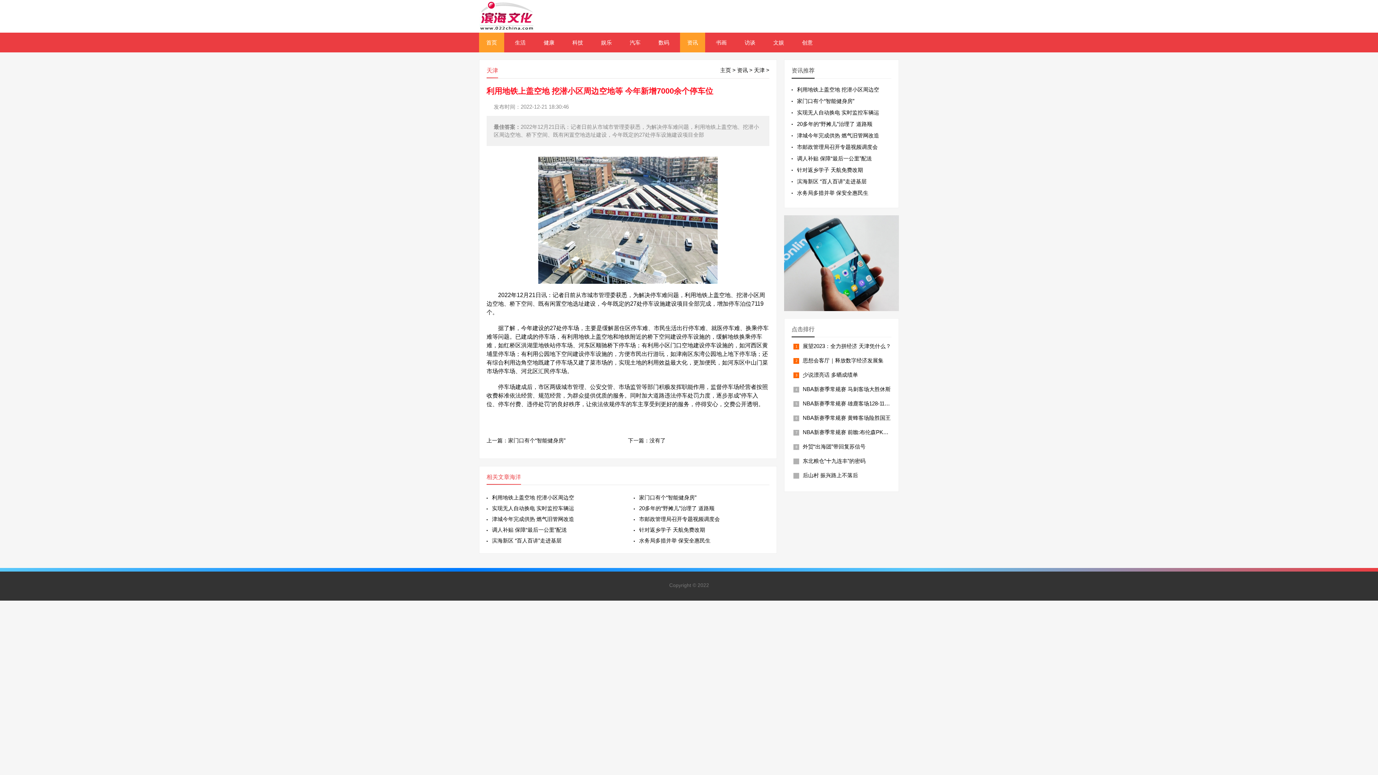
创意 (807, 42)
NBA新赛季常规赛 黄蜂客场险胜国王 (847, 418)
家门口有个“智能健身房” (537, 440)
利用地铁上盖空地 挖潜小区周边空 (533, 497)
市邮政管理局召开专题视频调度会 (679, 519)
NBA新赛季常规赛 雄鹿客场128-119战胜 (850, 403)
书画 (721, 42)
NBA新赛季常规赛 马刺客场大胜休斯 (847, 389)
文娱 (778, 42)
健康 (549, 42)
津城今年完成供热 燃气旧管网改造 (533, 519)
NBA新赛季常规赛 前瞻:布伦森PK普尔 (848, 432)
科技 (577, 42)
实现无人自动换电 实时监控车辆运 (533, 508)
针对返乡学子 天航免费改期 (672, 530)
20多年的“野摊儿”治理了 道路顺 (676, 508)
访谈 (750, 42)
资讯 (692, 42)
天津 (759, 70)
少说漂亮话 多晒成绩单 (830, 375)
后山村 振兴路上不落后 (830, 475)
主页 (725, 70)
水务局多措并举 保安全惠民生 (675, 540)
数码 (663, 42)
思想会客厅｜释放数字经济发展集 (843, 360)
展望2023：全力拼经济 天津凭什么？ (847, 346)
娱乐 (606, 42)
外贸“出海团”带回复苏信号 (834, 446)
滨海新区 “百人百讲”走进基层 (527, 540)
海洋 (515, 477)
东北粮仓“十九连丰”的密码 (834, 461)
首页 (491, 42)
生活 (520, 42)
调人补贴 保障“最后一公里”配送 (529, 530)
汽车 (635, 42)
